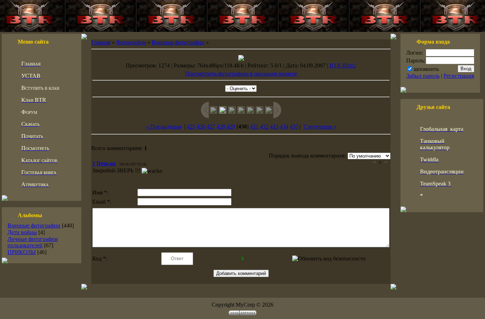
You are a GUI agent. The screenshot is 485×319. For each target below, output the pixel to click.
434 (284, 126)
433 (274, 126)
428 (221, 126)
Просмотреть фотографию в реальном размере (241, 74)
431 (254, 126)
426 (201, 126)
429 (231, 126)
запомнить (426, 69)
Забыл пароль (423, 76)
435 (294, 126)
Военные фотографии (33, 225)
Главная (100, 42)
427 (211, 126)
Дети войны (22, 232)
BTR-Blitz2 (342, 65)
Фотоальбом (131, 42)
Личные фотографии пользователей (32, 242)
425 (191, 126)
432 (264, 126)
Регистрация (458, 76)
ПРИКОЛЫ (21, 252)
